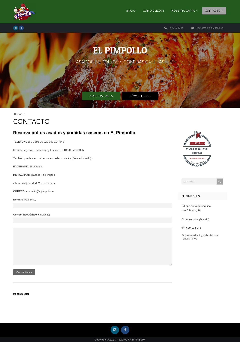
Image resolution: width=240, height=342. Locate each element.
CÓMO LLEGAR (153, 10)
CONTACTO (212, 10)
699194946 (176, 27)
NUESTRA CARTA (183, 10)
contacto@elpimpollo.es (209, 27)
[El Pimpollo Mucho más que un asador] (24, 11)
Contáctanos (24, 272)
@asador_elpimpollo (43, 174)
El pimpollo (36, 166)
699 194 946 (193, 227)
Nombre (24, 199)
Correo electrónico (31, 214)
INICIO (130, 10)
